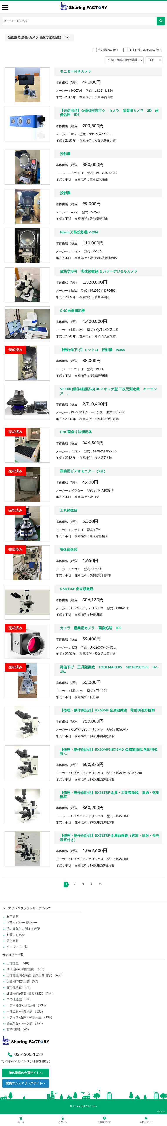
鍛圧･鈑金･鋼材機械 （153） (26, 969)
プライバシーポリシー (22, 922)
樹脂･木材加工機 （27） (23, 981)
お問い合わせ (16, 934)
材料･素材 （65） (19, 1029)
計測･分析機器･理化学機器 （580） (31, 993)
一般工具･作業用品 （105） (26, 1011)
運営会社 (13, 940)
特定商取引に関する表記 (23, 928)
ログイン (62, 1122)
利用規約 (13, 916)
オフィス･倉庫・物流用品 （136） (30, 1017)
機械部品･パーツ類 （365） (26, 1023)
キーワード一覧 (17, 946)
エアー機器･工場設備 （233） (27, 1005)
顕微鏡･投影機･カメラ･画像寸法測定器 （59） (39, 37)
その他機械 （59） (19, 999)
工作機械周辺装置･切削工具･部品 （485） (35, 975)
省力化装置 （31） (19, 987)
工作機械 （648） (19, 963)
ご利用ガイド (104, 1122)
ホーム (21, 1122)
